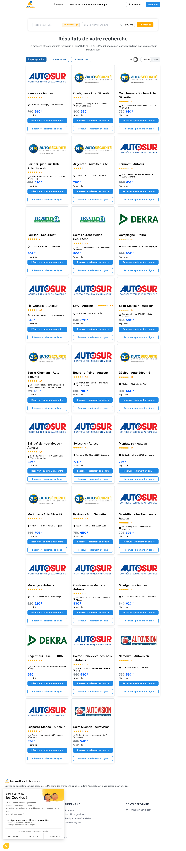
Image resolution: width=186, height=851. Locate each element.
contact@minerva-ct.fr (140, 810)
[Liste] (131, 59)
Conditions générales (75, 814)
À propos (58, 4)
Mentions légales (73, 822)
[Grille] (136, 59)
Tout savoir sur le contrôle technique (88, 4)
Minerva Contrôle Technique (25, 781)
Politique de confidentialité (78, 818)
